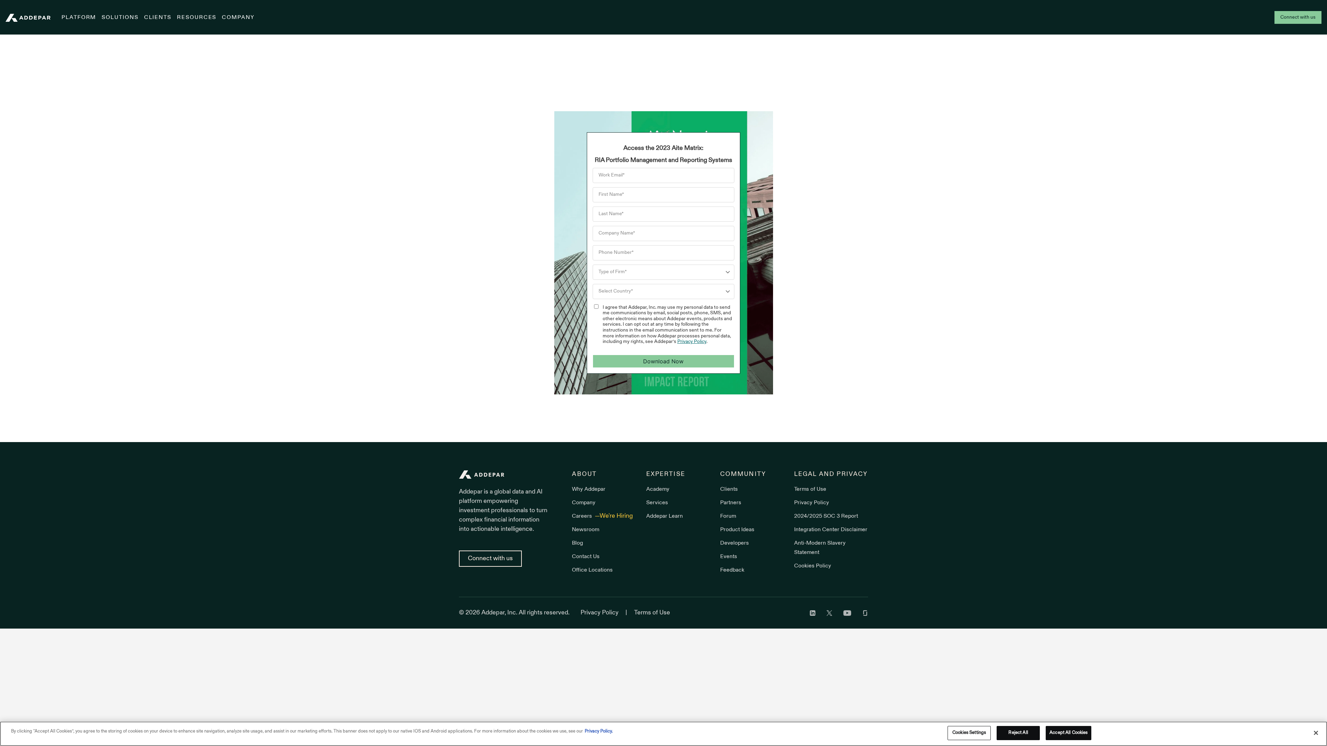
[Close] (1316, 732)
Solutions (120, 17)
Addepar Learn (664, 516)
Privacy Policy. (599, 731)
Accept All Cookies (1069, 733)
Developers (734, 543)
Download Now (663, 361)
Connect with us (1298, 17)
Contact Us (586, 556)
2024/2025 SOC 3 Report (826, 516)
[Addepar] (28, 18)
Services (657, 502)
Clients (157, 17)
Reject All (1018, 733)
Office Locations (592, 570)
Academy (657, 489)
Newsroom (585, 529)
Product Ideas (737, 529)
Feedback (732, 570)
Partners (730, 502)
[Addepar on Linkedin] (813, 613)
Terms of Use (810, 489)
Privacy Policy (691, 341)
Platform (79, 17)
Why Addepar (588, 489)
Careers (582, 516)
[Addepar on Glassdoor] (865, 613)
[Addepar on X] (829, 613)
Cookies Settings (969, 733)
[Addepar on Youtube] (847, 613)
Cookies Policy (812, 566)
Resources (196, 17)
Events (728, 556)
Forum (728, 516)
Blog (577, 543)
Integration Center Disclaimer (830, 529)
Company (238, 17)
